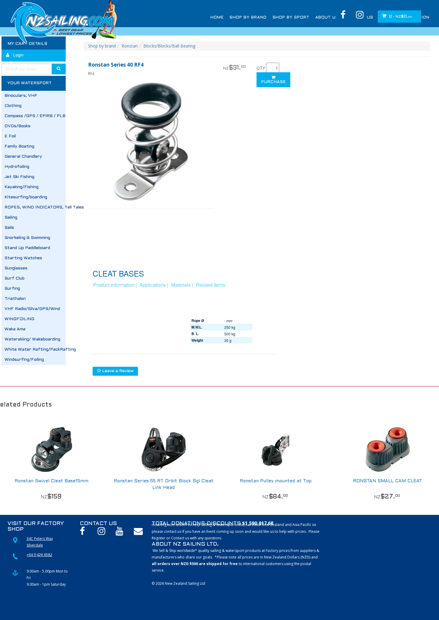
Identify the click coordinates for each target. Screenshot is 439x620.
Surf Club (14, 278)
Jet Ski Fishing (19, 177)
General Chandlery (23, 157)
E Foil (10, 136)
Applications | (153, 284)
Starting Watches (23, 258)
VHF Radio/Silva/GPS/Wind (32, 309)
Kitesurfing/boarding (25, 197)
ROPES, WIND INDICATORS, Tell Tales (35, 207)
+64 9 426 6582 (39, 554)
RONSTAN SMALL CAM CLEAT (387, 481)
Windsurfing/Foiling (24, 360)
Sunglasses (15, 268)
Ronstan (130, 46)
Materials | (182, 284)
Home (217, 17)
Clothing (13, 106)
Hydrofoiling (16, 167)
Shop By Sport (291, 17)
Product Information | (115, 284)
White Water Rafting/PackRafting (35, 350)
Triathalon (15, 299)
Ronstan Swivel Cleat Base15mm (51, 481)
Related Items (210, 284)
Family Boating (19, 146)
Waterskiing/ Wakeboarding (32, 339)
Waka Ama (14, 329)
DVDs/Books (17, 126)
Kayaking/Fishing (21, 187)
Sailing (10, 218)
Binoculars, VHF (20, 96)
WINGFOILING (19, 319)
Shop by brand (102, 46)
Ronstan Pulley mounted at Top (275, 481)
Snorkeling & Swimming (27, 238)
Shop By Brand (248, 17)
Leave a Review (117, 371)
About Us (327, 17)
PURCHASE (273, 82)
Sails (9, 228)
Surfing (12, 289)
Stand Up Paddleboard (27, 248)
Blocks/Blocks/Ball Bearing (169, 46)
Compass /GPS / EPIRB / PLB (34, 116)
